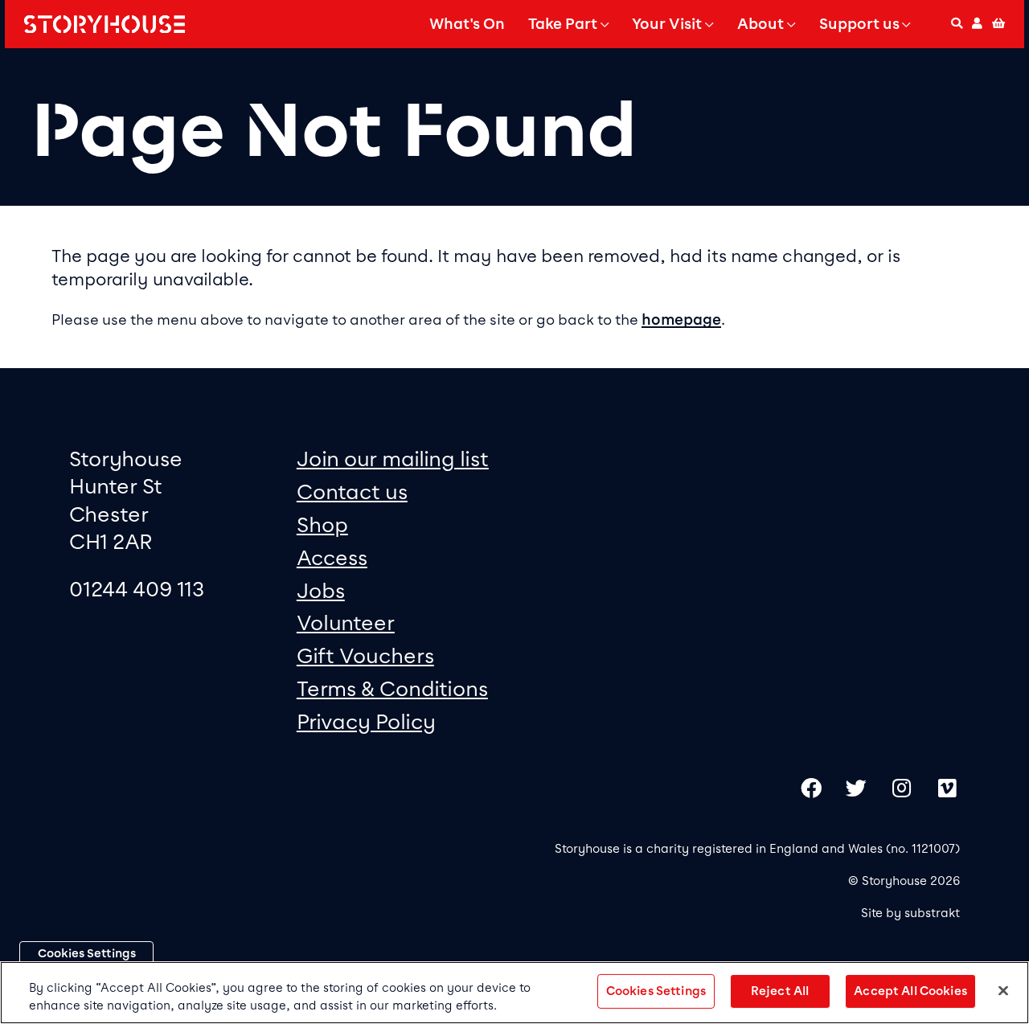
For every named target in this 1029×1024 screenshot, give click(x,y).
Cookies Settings (87, 953)
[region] (514, 992)
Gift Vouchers (365, 655)
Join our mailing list (393, 458)
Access (332, 557)
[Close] (1003, 991)
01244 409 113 (136, 588)
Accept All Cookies (910, 991)
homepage (681, 320)
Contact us (352, 491)
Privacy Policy (366, 721)
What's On (467, 24)
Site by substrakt (910, 913)
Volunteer (346, 622)
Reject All (780, 991)
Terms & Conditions (392, 688)
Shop (322, 524)
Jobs (321, 590)
